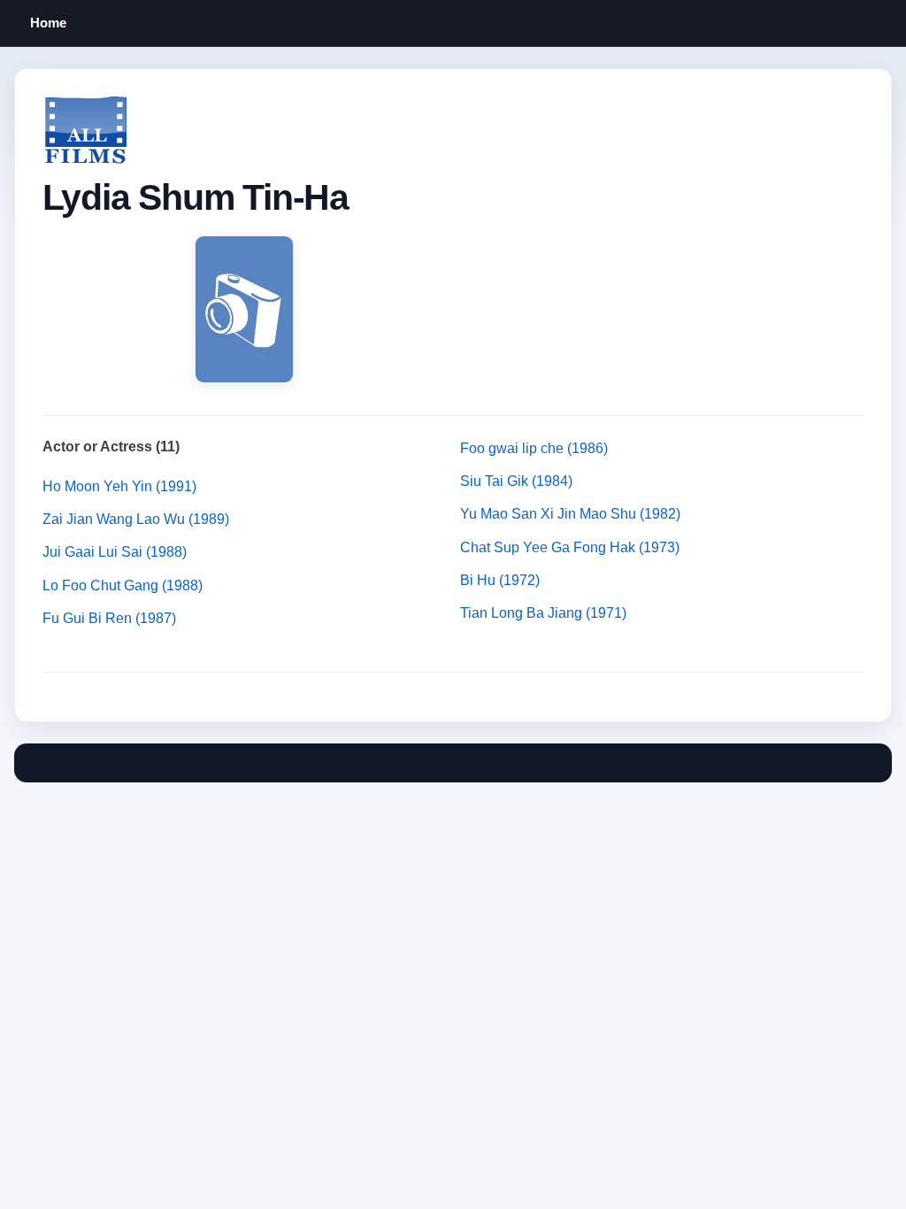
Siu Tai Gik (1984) (516, 481)
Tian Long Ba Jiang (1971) (543, 612)
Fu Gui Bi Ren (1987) (109, 618)
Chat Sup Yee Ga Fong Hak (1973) (570, 547)
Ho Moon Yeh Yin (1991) (119, 486)
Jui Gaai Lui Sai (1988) (114, 551)
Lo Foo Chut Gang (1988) (122, 585)
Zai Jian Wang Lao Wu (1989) (135, 519)
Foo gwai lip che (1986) (534, 448)
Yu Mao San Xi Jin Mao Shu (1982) (570, 513)
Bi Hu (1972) (500, 580)
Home (48, 22)
